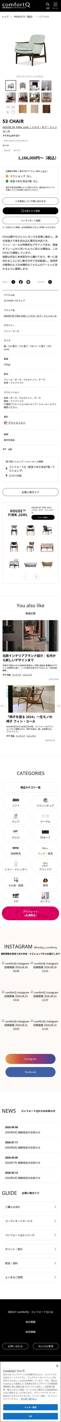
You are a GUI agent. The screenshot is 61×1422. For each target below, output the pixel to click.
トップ (5, 16)
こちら (43, 171)
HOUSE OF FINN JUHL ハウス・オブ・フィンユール (30, 315)
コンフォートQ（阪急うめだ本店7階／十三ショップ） (32, 468)
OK (30, 1416)
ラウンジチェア (15, 140)
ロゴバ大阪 (15, 475)
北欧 (10, 449)
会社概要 (30, 1322)
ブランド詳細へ (43, 517)
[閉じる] (57, 1365)
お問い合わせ (15, 1346)
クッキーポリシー (29, 1398)
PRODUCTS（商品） (24, 16)
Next (58, 705)
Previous (3, 705)
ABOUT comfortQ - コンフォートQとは (30, 1312)
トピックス (27, 674)
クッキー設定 (30, 1407)
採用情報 (30, 1332)
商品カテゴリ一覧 (30, 787)
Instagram (31, 1059)
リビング (7, 150)
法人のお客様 (45, 1346)
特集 (9, 674)
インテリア (16, 674)
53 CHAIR (44, 16)
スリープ (17, 150)
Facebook (30, 1072)
